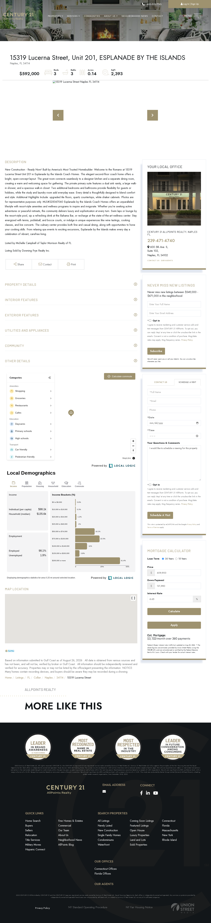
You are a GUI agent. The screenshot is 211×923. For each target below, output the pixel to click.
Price (150, 567)
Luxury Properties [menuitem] (139, 835)
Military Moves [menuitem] (33, 845)
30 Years (169, 558)
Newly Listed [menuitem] (105, 825)
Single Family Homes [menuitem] (109, 835)
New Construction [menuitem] (108, 830)
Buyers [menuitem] (29, 825)
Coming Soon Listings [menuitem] (142, 821)
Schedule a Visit (187, 382)
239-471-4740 (161, 240)
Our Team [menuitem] (63, 830)
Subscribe (156, 351)
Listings (19, 678)
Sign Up (195, 4)
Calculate (174, 611)
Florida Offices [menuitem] (102, 873)
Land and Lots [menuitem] (138, 840)
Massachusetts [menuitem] (170, 830)
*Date (150, 417)
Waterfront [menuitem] (103, 845)
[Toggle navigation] (197, 15)
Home (8, 678)
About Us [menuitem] (109, 16)
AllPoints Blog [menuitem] (66, 845)
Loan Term (153, 558)
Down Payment (155, 580)
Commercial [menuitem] (64, 825)
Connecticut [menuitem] (168, 821)
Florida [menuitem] (165, 825)
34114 (60, 678)
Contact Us (153, 260)
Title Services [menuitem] (32, 840)
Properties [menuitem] (54, 16)
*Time (150, 430)
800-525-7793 (154, 4)
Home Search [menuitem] (33, 821)
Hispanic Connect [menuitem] (35, 849)
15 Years (182, 558)
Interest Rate (154, 593)
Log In (186, 4)
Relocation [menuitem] (31, 835)
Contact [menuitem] (157, 16)
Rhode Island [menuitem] (169, 840)
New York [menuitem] (167, 835)
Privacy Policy (186, 340)
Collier (37, 678)
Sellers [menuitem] (29, 830)
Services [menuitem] (72, 16)
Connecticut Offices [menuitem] (105, 869)
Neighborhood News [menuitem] (135, 16)
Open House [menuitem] (137, 830)
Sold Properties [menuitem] (138, 845)
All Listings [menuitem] (103, 821)
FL (28, 678)
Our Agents (167, 260)
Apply (174, 625)
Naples (49, 678)
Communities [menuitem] (92, 16)
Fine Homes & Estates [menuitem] (70, 821)
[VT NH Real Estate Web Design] (182, 908)
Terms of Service (153, 527)
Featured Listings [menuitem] (139, 825)
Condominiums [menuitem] (106, 840)
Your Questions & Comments (163, 443)
